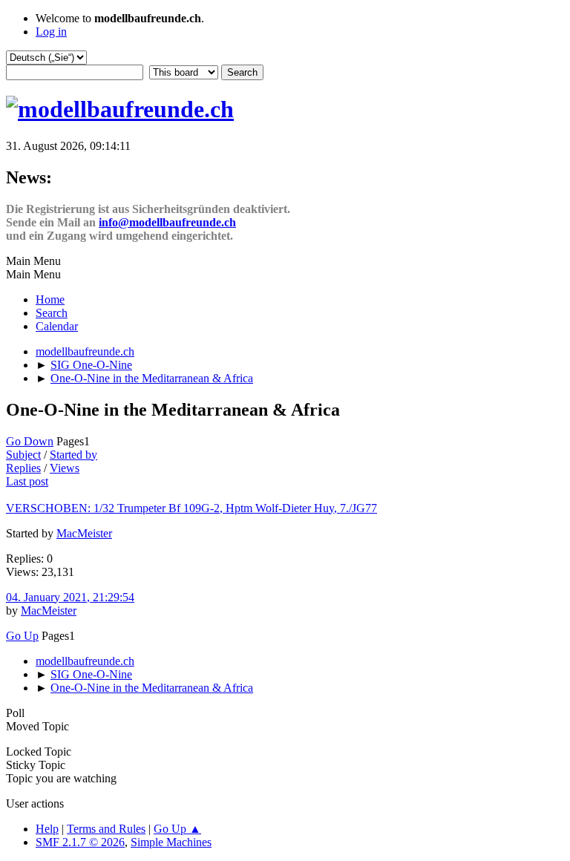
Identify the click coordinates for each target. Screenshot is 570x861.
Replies (23, 468)
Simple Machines (171, 842)
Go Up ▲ (177, 828)
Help (47, 828)
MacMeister (84, 533)
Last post (27, 481)
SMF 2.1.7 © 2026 (80, 842)
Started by (73, 454)
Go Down (29, 441)
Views (64, 468)
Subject (23, 454)
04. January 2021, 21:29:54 (70, 597)
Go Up (22, 635)
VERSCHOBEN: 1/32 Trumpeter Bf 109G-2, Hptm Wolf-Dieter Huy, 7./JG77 (191, 508)
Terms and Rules (106, 828)
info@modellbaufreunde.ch (167, 222)
